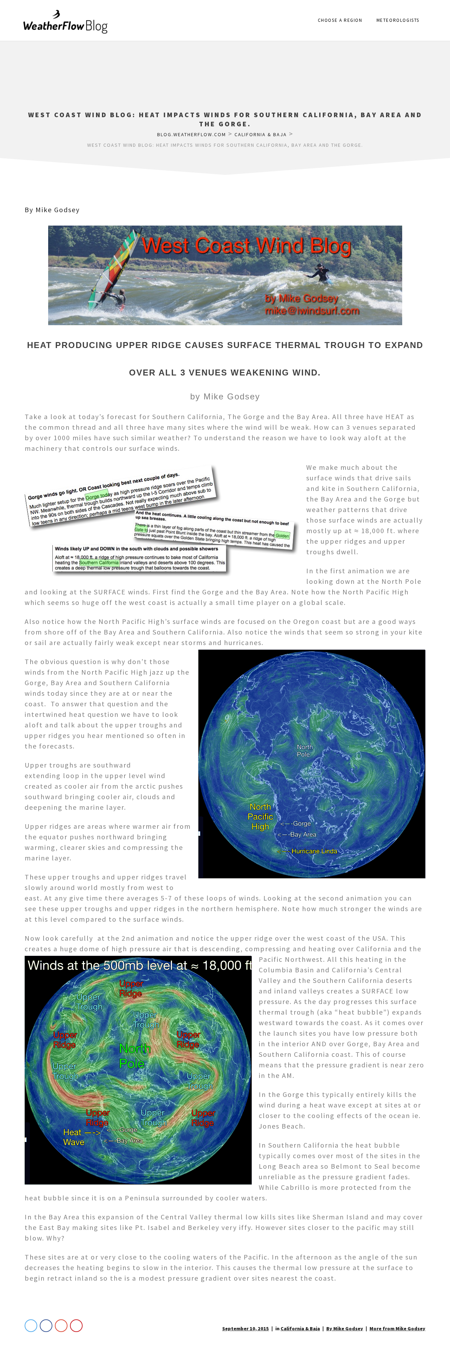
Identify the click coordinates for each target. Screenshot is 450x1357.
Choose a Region (340, 20)
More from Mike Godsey (397, 1328)
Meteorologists (398, 20)
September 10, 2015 (245, 1328)
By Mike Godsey (52, 209)
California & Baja (300, 1328)
